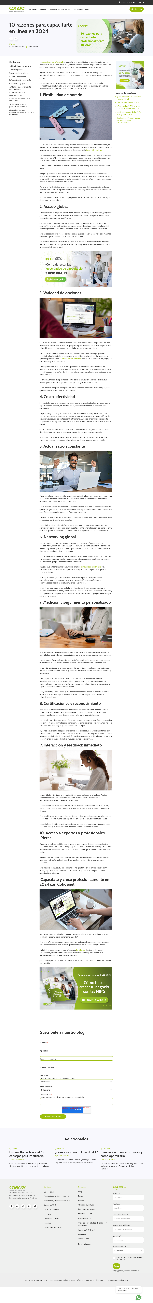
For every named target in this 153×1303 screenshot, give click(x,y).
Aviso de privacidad (122, 1272)
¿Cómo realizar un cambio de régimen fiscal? (129, 97)
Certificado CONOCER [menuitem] (52, 1219)
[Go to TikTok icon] (35, 1206)
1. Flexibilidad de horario (20, 66)
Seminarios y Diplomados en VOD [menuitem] (57, 1201)
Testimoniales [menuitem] (83, 1239)
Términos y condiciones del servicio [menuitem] (90, 1280)
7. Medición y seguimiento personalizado (20, 88)
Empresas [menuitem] (78, 9)
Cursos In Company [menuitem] (51, 1209)
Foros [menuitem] (80, 1196)
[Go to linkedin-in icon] (29, 1206)
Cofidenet (80, 950)
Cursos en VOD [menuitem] (50, 1205)
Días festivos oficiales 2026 (128, 102)
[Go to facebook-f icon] (11, 1206)
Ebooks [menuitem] (81, 1200)
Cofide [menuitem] (33, 9)
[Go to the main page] (17, 9)
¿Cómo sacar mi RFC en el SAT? (76, 1152)
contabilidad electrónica (91, 567)
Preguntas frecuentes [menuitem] (86, 1209)
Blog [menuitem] (87, 9)
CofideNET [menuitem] (48, 1214)
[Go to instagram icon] (23, 1206)
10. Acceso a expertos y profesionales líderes (19, 105)
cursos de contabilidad (71, 359)
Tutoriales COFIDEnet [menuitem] (86, 1230)
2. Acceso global (16, 69)
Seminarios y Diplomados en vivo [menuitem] (57, 1196)
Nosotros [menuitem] (47, 1223)
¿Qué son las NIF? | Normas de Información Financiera (128, 107)
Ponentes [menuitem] (82, 1234)
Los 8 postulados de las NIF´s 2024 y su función (129, 113)
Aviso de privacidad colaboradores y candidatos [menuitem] (92, 1224)
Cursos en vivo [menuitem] (49, 1192)
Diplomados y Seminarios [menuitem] (60, 9)
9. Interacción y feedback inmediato (19, 99)
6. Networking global (18, 83)
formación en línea (94, 150)
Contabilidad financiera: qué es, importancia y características (128, 120)
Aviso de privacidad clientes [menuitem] (118, 1280)
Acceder (138, 9)
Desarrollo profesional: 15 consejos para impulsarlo (26, 1154)
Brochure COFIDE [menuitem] (85, 1214)
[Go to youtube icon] (17, 1206)
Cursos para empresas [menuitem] (53, 1227)
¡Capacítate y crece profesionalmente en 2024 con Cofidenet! (22, 112)
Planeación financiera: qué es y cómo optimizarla (122, 1154)
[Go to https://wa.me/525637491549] (138, 1297)
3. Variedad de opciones (19, 73)
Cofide (12, 44)
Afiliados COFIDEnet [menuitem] (86, 1205)
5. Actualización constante (20, 80)
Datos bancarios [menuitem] (84, 1218)
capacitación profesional (52, 62)
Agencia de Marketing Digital (64, 1280)
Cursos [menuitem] (43, 9)
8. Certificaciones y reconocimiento (17, 93)
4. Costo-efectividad (17, 76)
